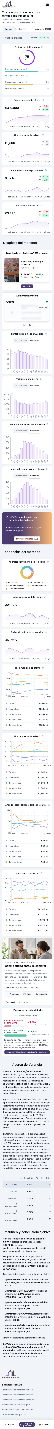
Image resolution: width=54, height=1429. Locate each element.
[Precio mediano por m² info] (41, 205)
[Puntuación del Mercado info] (42, 47)
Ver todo (27, 286)
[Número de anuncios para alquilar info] (47, 469)
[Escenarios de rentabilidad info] (43, 1010)
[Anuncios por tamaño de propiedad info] (47, 561)
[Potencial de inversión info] (27, 69)
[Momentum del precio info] (26, 75)
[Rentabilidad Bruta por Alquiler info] (45, 170)
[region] (27, 730)
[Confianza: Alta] (47, 302)
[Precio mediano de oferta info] (42, 100)
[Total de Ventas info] (42, 1178)
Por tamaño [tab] (34, 341)
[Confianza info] (48, 37)
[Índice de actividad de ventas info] (45, 597)
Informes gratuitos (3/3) (27, 539)
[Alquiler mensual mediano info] (42, 135)
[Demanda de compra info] (26, 88)
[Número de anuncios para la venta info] (47, 424)
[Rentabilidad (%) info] (20, 1178)
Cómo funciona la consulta (16, 1002)
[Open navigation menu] (47, 4)
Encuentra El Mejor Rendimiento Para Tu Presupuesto (27, 1052)
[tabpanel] (27, 548)
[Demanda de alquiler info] (25, 82)
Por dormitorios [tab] (21, 341)
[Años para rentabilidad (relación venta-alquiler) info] (49, 804)
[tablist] (14, 29)
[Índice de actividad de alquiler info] (45, 632)
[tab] (9, 29)
